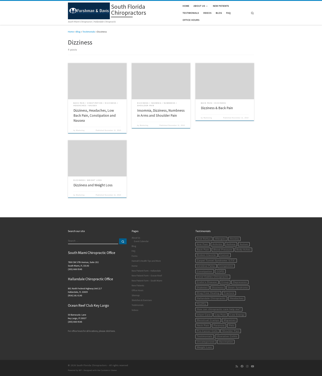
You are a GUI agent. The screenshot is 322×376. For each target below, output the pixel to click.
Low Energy (237, 315)
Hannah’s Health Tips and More (146, 260)
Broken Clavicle (206, 255)
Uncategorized (205, 342)
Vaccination (226, 342)
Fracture (229, 293)
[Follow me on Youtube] (252, 366)
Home (71, 31)
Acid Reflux (204, 239)
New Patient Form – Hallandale (146, 270)
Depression (240, 282)
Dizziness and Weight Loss (93, 185)
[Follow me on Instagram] (247, 366)
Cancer (224, 255)
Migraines (230, 320)
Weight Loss (204, 347)
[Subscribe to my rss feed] (237, 366)
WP (80, 370)
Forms (134, 256)
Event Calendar (141, 241)
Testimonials (89, 31)
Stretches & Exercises (142, 300)
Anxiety (234, 239)
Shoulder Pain (230, 331)
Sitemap (136, 295)
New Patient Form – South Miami (147, 280)
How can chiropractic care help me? (219, 309)
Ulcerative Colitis (227, 336)
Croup (225, 282)
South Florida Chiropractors (92, 365)
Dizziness (218, 287)
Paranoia (219, 325)
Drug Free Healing (208, 293)
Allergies (220, 239)
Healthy (201, 304)
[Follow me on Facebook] (242, 366)
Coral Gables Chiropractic (212, 277)
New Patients (138, 285)
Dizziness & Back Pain (217, 108)
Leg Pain (220, 315)
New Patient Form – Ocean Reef (147, 275)
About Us (136, 237)
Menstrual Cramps (208, 320)
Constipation (204, 271)
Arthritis (217, 244)
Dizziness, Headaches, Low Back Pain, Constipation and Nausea (94, 115)
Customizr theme (109, 370)
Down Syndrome (238, 287)
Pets (231, 325)
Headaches (237, 298)
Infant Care (204, 315)
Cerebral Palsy (206, 266)
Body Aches (243, 249)
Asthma (230, 244)
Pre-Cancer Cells (207, 331)
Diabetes (202, 287)
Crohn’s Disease (207, 282)
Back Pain (203, 249)
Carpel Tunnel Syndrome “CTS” (216, 260)
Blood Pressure (222, 249)
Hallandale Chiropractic (211, 298)
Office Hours (137, 290)
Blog (78, 31)
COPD (220, 271)
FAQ (133, 251)
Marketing (80, 130)
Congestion (226, 266)
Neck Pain (203, 325)
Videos (135, 310)
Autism (244, 244)
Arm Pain (202, 244)
